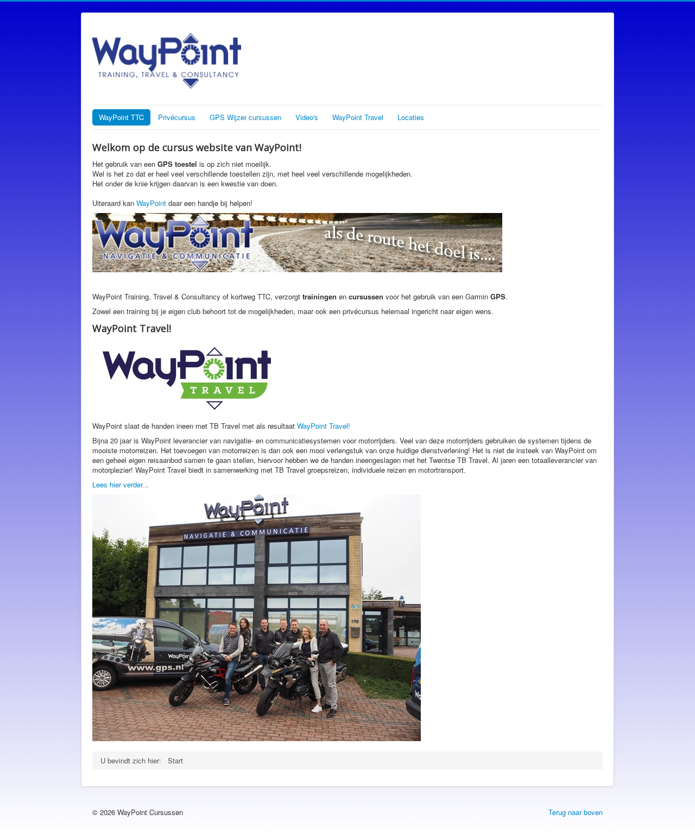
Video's (306, 117)
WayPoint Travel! (323, 426)
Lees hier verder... (120, 484)
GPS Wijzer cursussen (245, 117)
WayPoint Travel (357, 117)
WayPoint (151, 203)
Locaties (410, 117)
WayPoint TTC (121, 117)
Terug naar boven (575, 812)
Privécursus (176, 117)
